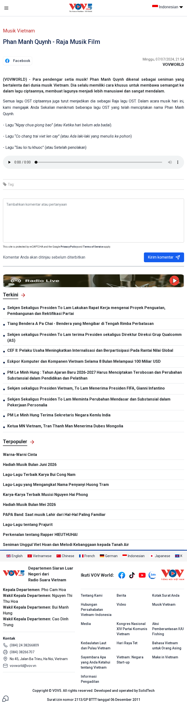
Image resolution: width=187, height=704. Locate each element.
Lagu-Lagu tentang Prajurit (28, 524)
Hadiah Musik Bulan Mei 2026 (29, 504)
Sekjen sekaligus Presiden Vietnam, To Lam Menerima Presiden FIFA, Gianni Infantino (86, 388)
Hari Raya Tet (127, 643)
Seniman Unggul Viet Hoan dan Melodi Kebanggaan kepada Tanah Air (66, 544)
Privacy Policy (69, 246)
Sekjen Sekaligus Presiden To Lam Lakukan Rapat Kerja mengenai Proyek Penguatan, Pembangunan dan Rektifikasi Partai (86, 310)
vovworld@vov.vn (23, 666)
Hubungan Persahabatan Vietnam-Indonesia (96, 610)
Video (121, 604)
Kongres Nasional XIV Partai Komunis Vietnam (132, 629)
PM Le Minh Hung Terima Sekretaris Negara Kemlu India (59, 415)
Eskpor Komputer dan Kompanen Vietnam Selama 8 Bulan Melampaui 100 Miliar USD (84, 361)
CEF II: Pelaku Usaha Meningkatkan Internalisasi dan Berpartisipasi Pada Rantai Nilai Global (90, 350)
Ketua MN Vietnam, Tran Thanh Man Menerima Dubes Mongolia (65, 426)
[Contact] (5, 698)
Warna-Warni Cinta (20, 454)
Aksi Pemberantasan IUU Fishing (168, 629)
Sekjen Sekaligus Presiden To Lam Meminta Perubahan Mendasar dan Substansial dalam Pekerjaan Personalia (88, 402)
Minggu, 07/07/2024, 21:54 (163, 59)
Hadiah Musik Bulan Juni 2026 (29, 464)
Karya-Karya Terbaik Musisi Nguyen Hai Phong (45, 494)
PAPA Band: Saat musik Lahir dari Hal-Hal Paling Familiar (54, 514)
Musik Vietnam (19, 31)
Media (86, 624)
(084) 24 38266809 (24, 645)
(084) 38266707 (22, 652)
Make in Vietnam (165, 657)
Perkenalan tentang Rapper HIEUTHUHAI (40, 534)
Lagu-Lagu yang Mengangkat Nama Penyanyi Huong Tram (56, 484)
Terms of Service (93, 246)
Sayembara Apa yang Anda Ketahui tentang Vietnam (95, 662)
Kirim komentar (160, 257)
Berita (121, 595)
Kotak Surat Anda (165, 595)
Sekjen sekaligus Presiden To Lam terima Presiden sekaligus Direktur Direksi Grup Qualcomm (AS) (94, 337)
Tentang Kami (92, 595)
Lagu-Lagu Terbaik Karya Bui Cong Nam (39, 474)
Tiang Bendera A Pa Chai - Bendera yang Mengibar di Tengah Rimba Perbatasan (80, 323)
